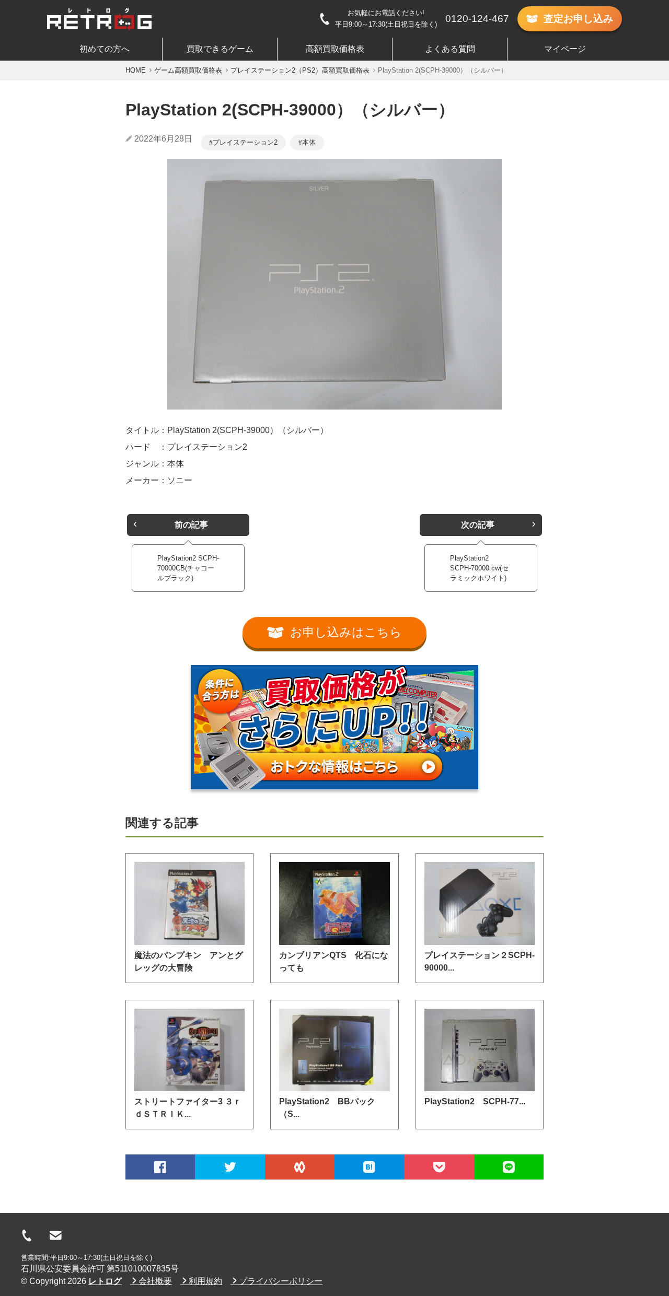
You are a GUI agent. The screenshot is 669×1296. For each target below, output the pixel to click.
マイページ (565, 48)
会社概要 (155, 1281)
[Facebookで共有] (160, 1167)
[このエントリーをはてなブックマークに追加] (369, 1167)
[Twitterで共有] (229, 1167)
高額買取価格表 (335, 48)
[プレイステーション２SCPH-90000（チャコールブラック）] (479, 903)
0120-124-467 (477, 18)
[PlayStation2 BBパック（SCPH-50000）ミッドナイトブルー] (334, 1050)
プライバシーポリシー (280, 1281)
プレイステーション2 (245, 142)
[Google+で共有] (299, 1167)
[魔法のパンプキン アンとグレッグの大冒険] (189, 903)
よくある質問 (450, 48)
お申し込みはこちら (346, 632)
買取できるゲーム (220, 48)
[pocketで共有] (439, 1167)
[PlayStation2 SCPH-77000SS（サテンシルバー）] (479, 1050)
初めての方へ (104, 48)
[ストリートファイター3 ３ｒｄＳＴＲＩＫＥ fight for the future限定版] (189, 1050)
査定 (578, 18)
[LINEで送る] (509, 1167)
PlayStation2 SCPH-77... (474, 1101)
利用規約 (205, 1281)
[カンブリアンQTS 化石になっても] (334, 903)
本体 (309, 142)
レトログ (105, 1281)
